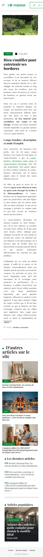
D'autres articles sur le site (16, 352)
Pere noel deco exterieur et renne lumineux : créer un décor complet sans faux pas (19, 417)
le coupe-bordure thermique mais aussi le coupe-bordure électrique (20, 161)
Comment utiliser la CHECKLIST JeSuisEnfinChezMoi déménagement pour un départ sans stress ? (20, 450)
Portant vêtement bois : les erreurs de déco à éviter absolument (18, 386)
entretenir (24, 327)
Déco (6, 381)
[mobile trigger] (4, 5)
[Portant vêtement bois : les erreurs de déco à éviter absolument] (20, 372)
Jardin (8, 54)
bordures (16, 327)
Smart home (14, 520)
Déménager (8, 444)
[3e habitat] (16, 5)
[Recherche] (34, 5)
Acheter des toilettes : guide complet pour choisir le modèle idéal (21, 529)
